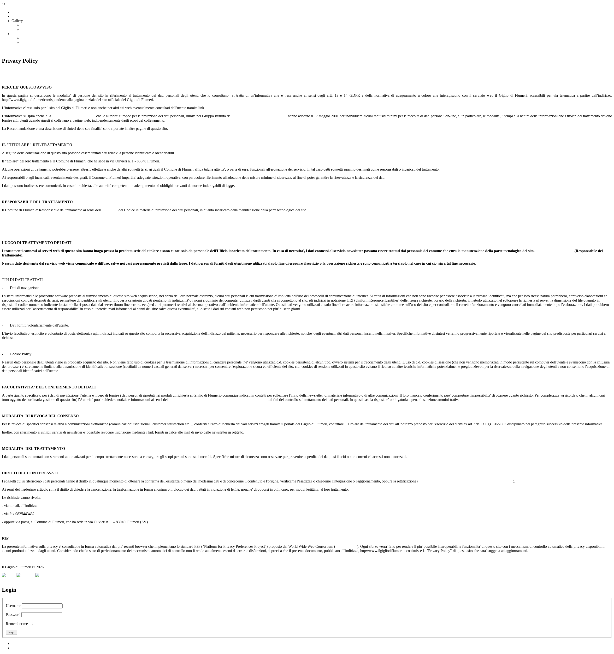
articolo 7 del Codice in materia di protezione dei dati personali (466, 481)
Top (5, 579)
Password (13, 614)
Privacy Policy (57, 567)
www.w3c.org (346, 546)
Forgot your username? (29, 648)
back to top (10, 559)
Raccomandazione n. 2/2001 (73, 116)
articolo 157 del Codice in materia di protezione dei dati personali (218, 400)
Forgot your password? (29, 644)
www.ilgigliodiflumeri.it (554, 251)
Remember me (17, 624)
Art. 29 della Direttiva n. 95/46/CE (259, 116)
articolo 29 (109, 210)
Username (13, 606)
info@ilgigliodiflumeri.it (57, 506)
